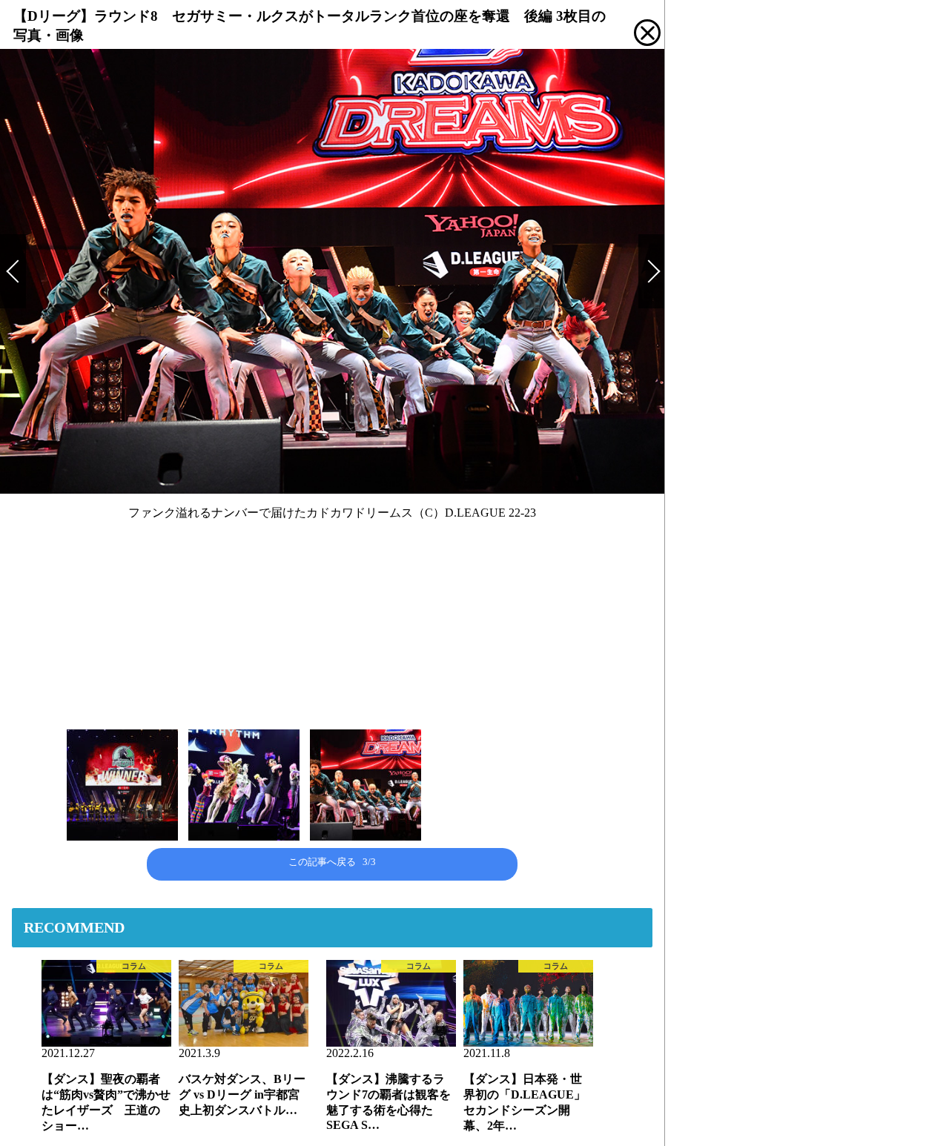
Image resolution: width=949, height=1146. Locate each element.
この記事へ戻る (332, 861)
